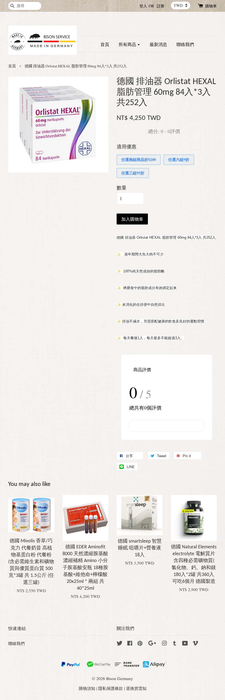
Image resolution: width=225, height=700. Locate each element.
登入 (143, 5)
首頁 (104, 44)
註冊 (160, 5)
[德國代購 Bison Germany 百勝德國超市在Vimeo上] (195, 644)
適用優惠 (126, 146)
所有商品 (128, 44)
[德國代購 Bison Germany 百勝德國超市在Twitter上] (120, 644)
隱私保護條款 (110, 688)
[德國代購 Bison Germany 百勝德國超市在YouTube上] (185, 644)
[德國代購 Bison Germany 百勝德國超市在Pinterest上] (140, 644)
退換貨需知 (136, 688)
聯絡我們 (185, 44)
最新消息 (158, 44)
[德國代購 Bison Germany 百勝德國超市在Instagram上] (164, 644)
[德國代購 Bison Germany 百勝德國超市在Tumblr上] (174, 644)
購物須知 (87, 688)
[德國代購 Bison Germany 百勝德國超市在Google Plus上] (152, 644)
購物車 (211, 5)
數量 (121, 187)
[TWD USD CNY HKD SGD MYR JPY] (180, 5)
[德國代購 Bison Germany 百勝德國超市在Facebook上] (130, 644)
